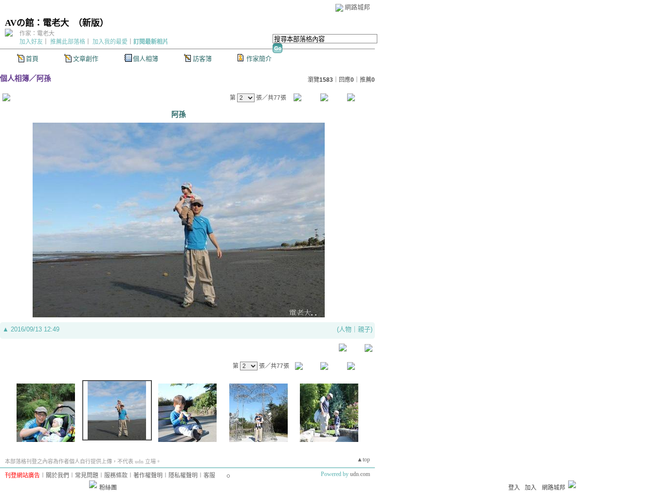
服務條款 (116, 475)
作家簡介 (259, 58)
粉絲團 (108, 487)
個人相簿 (145, 58)
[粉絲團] (93, 484)
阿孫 (44, 78)
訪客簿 (202, 58)
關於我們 (57, 475)
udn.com (360, 474)
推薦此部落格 (67, 41)
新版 (91, 23)
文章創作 (85, 58)
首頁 (32, 58)
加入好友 (31, 41)
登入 (514, 487)
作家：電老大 (37, 33)
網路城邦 (357, 7)
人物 (345, 329)
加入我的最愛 (110, 41)
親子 (364, 329)
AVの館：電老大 (37, 23)
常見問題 (86, 475)
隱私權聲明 (183, 475)
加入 (530, 487)
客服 (209, 475)
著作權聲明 (148, 475)
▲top (363, 459)
